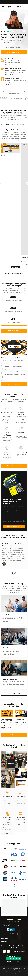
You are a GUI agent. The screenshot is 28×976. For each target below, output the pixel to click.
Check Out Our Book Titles (13, 526)
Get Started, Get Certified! (13, 693)
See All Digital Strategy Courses (13, 273)
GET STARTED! (22, 1)
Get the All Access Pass (13, 384)
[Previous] (12, 573)
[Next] (15, 573)
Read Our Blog (13, 734)
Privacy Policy (9, 971)
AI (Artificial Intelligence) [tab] (18, 124)
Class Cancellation (18, 971)
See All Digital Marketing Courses (13, 52)
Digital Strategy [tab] (5, 124)
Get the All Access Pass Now (13, 330)
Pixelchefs (17, 973)
